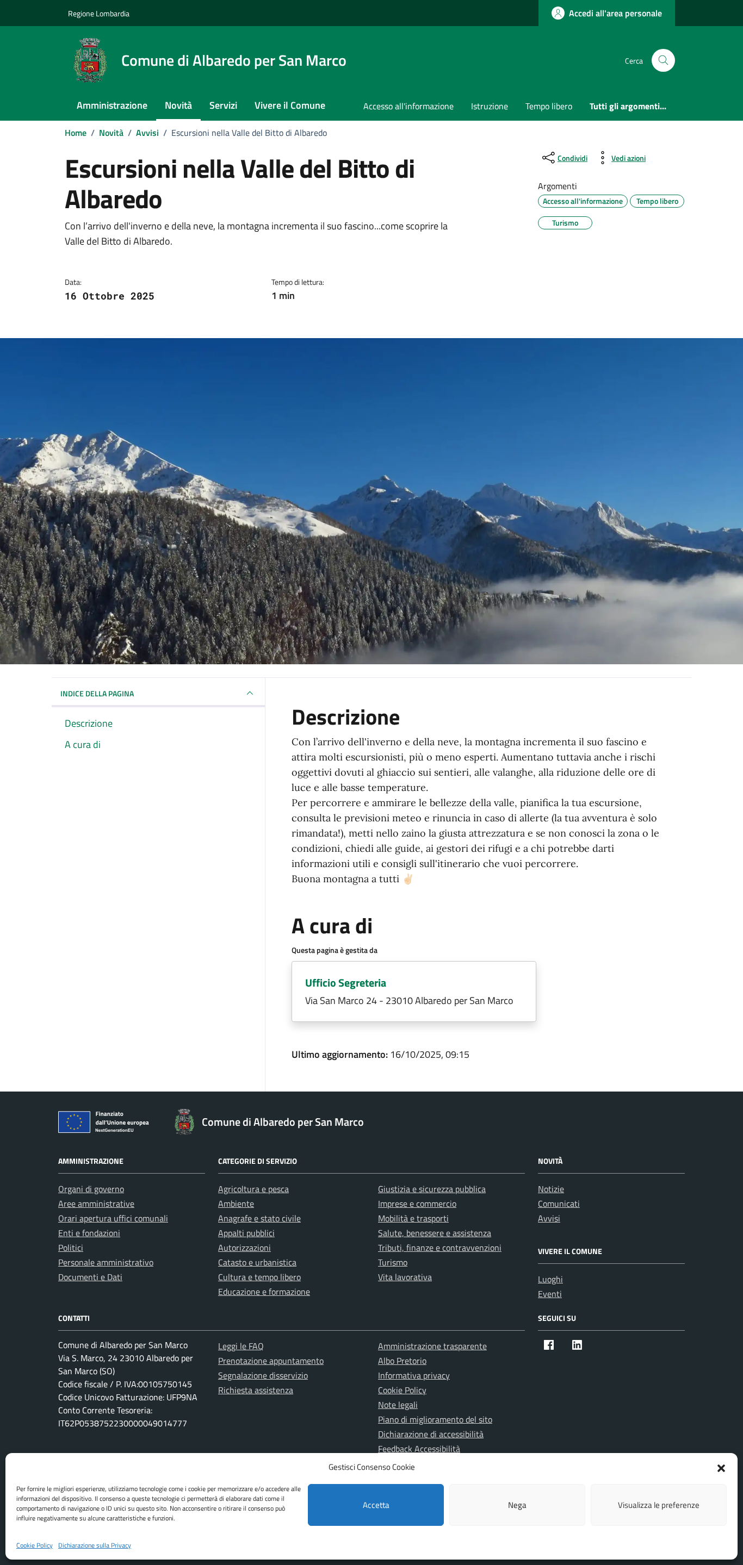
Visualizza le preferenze (658, 1505)
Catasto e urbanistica (257, 1262)
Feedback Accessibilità (419, 1448)
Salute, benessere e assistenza (434, 1232)
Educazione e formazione (264, 1291)
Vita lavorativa (405, 1276)
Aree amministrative (96, 1203)
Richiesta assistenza (255, 1389)
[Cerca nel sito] (663, 60)
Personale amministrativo (105, 1262)
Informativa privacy (414, 1375)
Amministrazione (112, 105)
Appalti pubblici (246, 1232)
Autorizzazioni (244, 1247)
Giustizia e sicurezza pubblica (432, 1188)
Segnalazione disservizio (263, 1375)
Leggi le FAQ (241, 1345)
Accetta (376, 1505)
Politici (70, 1247)
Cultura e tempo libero (259, 1276)
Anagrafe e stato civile (259, 1218)
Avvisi (549, 1218)
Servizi (223, 105)
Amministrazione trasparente (432, 1345)
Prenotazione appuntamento (271, 1360)
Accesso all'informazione (408, 106)
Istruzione (489, 106)
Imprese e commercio (417, 1203)
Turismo (392, 1262)
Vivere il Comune (290, 105)
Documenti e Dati (90, 1276)
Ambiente (236, 1203)
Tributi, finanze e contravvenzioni (439, 1247)
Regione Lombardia (98, 13)
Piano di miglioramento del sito (435, 1419)
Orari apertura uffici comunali (113, 1218)
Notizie (551, 1188)
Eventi (550, 1293)
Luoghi (550, 1279)
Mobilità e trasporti (413, 1218)
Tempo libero (548, 106)
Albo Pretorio (402, 1360)
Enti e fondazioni (89, 1232)
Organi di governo (91, 1188)
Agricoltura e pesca (253, 1188)
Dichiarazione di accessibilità (431, 1434)
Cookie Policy (34, 1545)
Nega (517, 1505)
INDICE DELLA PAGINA (97, 693)
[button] (721, 1467)
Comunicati (559, 1203)
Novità (178, 105)
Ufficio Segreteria (345, 982)
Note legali (398, 1404)
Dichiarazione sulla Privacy (94, 1545)
